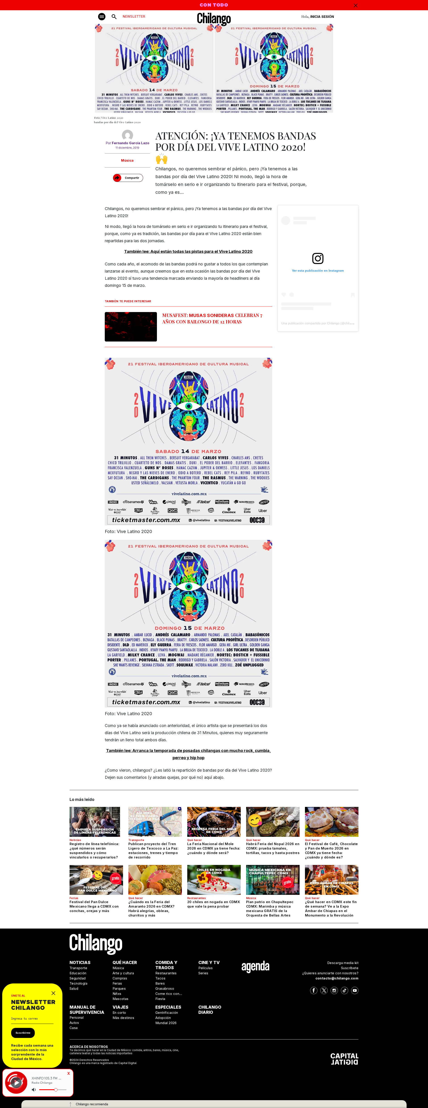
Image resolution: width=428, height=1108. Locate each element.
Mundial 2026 (166, 1023)
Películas (205, 968)
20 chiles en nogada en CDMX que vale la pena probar (213, 904)
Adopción (163, 1018)
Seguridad (78, 978)
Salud (74, 988)
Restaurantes (196, 898)
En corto (119, 1012)
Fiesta (160, 999)
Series (203, 973)
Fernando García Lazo (130, 143)
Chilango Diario (209, 1010)
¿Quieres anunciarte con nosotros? (330, 973)
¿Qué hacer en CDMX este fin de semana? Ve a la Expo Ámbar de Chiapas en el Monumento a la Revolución (331, 908)
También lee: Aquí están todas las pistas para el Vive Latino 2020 (188, 251)
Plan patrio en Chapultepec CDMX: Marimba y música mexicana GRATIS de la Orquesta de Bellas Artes (270, 908)
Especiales (168, 1007)
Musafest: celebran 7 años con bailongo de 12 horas (212, 318)
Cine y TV (209, 962)
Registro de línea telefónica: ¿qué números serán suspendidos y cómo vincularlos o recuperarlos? (94, 850)
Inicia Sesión (322, 17)
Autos (74, 1023)
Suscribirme (23, 1032)
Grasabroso (164, 988)
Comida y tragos (166, 965)
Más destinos (123, 1018)
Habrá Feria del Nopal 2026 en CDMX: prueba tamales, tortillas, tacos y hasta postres (273, 848)
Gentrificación (166, 1012)
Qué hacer (194, 840)
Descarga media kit (342, 963)
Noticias (75, 840)
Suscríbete (349, 968)
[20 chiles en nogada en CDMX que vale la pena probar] (214, 880)
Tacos (160, 978)
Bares (160, 983)
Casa (74, 1028)
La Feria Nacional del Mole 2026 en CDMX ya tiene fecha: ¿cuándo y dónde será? (213, 848)
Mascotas (121, 999)
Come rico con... (168, 993)
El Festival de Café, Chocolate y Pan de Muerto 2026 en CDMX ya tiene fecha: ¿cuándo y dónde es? (331, 850)
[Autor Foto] (127, 135)
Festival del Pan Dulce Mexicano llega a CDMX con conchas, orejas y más (94, 906)
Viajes (120, 1007)
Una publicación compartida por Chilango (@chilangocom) (322, 323)
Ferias (74, 898)
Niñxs (117, 993)
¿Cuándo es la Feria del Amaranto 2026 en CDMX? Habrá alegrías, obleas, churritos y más (151, 908)
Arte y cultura (123, 973)
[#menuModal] (101, 16)
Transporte (136, 840)
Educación (78, 973)
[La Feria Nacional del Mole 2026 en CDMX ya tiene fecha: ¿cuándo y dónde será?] (214, 822)
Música (127, 160)
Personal (77, 1017)
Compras (120, 978)
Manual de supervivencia (87, 1010)
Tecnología (78, 983)
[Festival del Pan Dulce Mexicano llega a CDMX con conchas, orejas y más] (96, 880)
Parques (119, 988)
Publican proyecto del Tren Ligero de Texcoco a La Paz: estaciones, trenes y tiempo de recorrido (153, 850)
